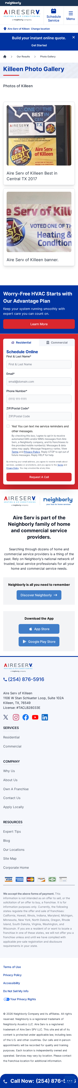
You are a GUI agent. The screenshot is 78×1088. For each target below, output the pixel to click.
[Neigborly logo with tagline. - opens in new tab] (59, 501)
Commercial (59, 342)
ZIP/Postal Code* (17, 408)
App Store (41, 629)
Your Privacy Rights (23, 999)
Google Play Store (41, 642)
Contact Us (11, 798)
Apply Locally (13, 807)
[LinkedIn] (45, 717)
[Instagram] (16, 717)
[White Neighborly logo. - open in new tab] (13, 3)
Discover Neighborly (36, 595)
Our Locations (13, 850)
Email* (10, 373)
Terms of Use (12, 967)
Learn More (39, 324)
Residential (23, 342)
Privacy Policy (32, 451)
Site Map (10, 858)
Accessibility (11, 983)
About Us (10, 780)
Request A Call (39, 477)
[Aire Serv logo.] (19, 501)
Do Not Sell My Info (15, 991)
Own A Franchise (16, 789)
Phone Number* (16, 391)
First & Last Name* (18, 356)
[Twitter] (6, 717)
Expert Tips (12, 831)
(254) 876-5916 (26, 679)
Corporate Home (16, 867)
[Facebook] (25, 717)
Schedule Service (54, 18)
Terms (15, 451)
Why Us (9, 771)
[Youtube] (35, 717)
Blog (6, 841)
